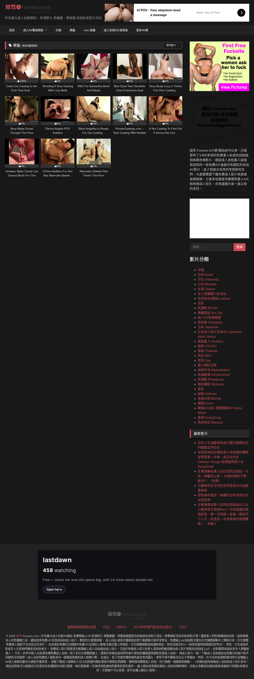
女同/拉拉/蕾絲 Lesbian (214, 298)
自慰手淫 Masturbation (213, 370)
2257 (183, 627)
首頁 (12, 30)
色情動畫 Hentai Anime (214, 374)
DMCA (121, 627)
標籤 (72, 30)
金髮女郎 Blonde (209, 398)
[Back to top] (241, 667)
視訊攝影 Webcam (211, 384)
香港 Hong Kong (209, 417)
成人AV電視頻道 (33, 30)
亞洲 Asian (205, 274)
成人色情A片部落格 (116, 30)
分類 (58, 30)
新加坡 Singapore (210, 322)
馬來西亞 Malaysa (210, 422)
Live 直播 (89, 30)
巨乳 (201, 303)
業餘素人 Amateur (210, 341)
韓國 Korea (205, 403)
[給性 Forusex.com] (28, 9)
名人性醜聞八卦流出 (212, 293)
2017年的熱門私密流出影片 (152, 627)
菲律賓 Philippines (211, 379)
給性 (19, 636)
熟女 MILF (205, 355)
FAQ (106, 627)
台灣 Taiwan (206, 289)
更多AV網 (142, 30)
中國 (201, 270)
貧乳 (201, 389)
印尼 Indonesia (208, 279)
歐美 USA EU (207, 346)
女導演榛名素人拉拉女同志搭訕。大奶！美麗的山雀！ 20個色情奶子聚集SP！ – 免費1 (223, 476)
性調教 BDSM (207, 308)
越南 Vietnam (207, 393)
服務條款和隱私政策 (81, 627)
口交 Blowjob (207, 284)
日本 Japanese (208, 327)
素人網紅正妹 (207, 365)
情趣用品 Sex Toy (210, 312)
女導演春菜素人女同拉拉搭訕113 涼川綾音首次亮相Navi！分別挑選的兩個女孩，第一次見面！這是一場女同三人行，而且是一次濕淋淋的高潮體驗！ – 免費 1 (223, 514)
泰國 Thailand (207, 351)
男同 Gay (204, 360)
